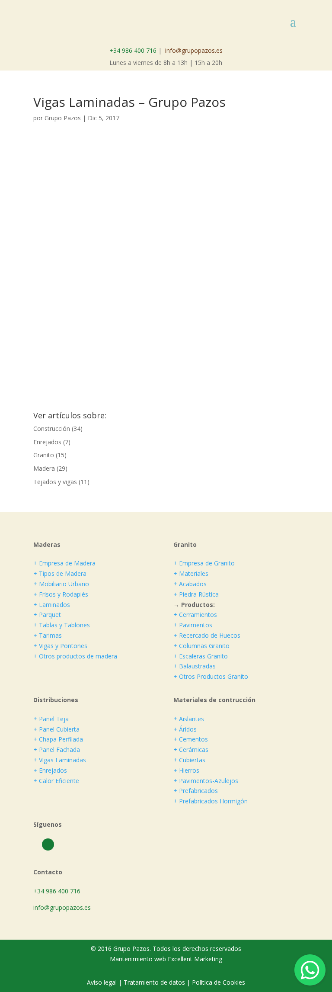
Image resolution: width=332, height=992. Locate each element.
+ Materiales (190, 573)
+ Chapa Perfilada (58, 739)
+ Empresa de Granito (204, 563)
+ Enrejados (50, 770)
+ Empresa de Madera (64, 563)
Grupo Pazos (63, 118)
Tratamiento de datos (154, 982)
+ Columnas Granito (201, 646)
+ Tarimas (47, 635)
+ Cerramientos (195, 614)
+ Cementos (190, 739)
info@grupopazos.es (194, 50)
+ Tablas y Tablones (61, 625)
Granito (43, 455)
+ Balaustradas (194, 666)
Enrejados (47, 442)
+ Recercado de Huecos (206, 635)
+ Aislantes (188, 719)
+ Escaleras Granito (200, 656)
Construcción (51, 428)
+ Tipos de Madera (59, 573)
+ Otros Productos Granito (210, 676)
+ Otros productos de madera (75, 656)
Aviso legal (102, 982)
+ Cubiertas (189, 760)
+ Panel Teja (51, 719)
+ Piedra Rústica (196, 594)
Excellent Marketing (195, 959)
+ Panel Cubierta (56, 729)
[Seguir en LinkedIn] (48, 844)
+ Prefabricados (195, 791)
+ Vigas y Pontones (60, 646)
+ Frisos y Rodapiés (60, 594)
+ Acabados (190, 584)
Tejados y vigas (55, 482)
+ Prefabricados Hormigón (210, 801)
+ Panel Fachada (56, 749)
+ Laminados (51, 604)
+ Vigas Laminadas (59, 760)
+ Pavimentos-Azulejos (205, 781)
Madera (44, 468)
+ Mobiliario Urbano (61, 584)
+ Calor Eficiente (56, 781)
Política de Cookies (218, 982)
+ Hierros (186, 770)
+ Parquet (47, 614)
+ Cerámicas (190, 749)
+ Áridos (185, 729)
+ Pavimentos (192, 625)
